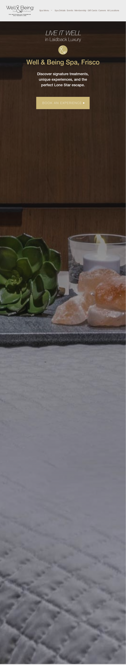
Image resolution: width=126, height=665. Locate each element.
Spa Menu (44, 11)
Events (70, 11)
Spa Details (60, 11)
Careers (102, 11)
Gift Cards (92, 11)
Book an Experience (62, 103)
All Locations (113, 11)
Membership (80, 11)
